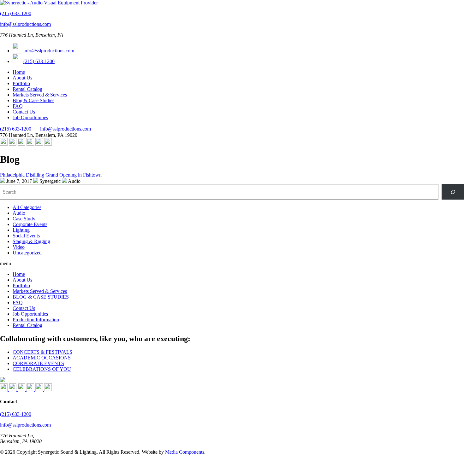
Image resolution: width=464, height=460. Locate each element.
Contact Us (24, 111)
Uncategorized (27, 252)
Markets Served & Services (40, 94)
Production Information (36, 319)
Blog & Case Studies (33, 100)
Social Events (26, 235)
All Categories (27, 207)
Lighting (21, 230)
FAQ (18, 106)
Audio (19, 213)
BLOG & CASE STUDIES (41, 297)
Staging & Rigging (31, 241)
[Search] (453, 192)
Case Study (24, 218)
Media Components (184, 452)
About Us (22, 77)
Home (19, 72)
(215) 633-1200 (15, 13)
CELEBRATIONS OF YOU (42, 369)
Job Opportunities (30, 117)
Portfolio (21, 83)
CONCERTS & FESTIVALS (42, 352)
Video (19, 247)
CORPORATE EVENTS (38, 363)
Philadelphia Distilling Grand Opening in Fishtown (51, 175)
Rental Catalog (27, 89)
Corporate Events (30, 224)
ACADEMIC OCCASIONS (42, 357)
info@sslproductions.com (25, 24)
